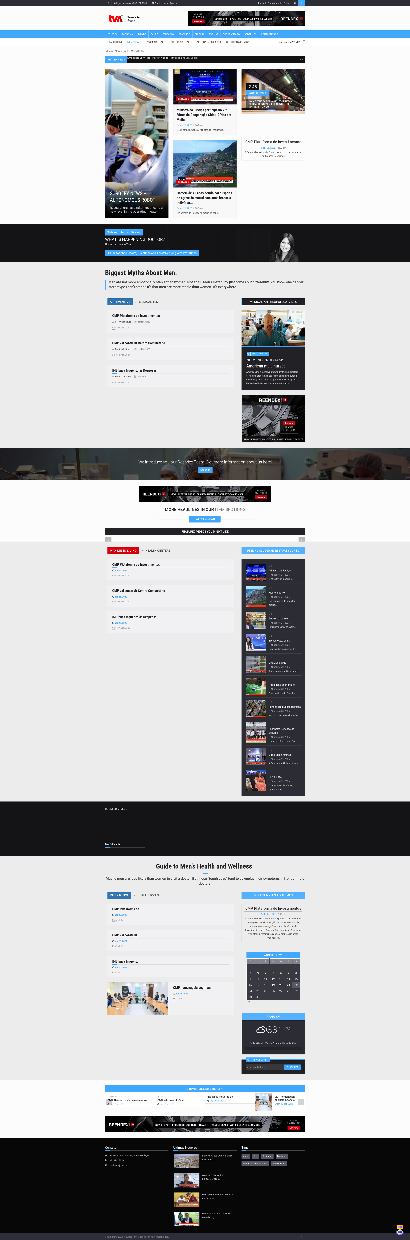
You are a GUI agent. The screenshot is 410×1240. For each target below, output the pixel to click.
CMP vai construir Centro (171, 1100)
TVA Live (213, 34)
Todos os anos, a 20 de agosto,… (285, 671)
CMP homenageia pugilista (192, 988)
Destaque (267, 1156)
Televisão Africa (113, 51)
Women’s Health (156, 42)
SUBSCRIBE (292, 1067)
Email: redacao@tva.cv (165, 3)
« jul (248, 1001)
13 (281, 979)
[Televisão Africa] (129, 18)
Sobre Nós (250, 34)
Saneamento (279, 1163)
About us (205, 469)
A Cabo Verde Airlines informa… (284, 763)
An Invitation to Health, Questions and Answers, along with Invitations (152, 253)
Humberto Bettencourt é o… (282, 741)
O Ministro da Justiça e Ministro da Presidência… (201, 130)
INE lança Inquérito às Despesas (134, 370)
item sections (230, 509)
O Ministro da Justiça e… (281, 579)
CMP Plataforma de (125, 909)
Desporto (184, 34)
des (255, 1156)
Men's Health (259, 354)
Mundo (142, 34)
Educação (168, 34)
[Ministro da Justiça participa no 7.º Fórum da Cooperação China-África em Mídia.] (205, 86)
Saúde (154, 34)
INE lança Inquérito (125, 961)
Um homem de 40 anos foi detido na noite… (198, 213)
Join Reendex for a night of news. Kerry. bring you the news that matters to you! (270, 104)
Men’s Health (135, 42)
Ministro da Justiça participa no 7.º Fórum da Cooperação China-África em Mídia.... (204, 115)
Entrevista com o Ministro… (282, 627)
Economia (128, 34)
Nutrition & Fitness (237, 42)
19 (273, 985)
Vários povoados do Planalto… (284, 715)
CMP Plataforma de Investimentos (273, 142)
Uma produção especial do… (283, 649)
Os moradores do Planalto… (282, 693)
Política (112, 34)
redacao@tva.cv (119, 1165)
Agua (160, 1096)
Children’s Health (181, 42)
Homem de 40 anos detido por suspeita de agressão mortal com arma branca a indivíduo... (204, 198)
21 (288, 985)
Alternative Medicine (209, 42)
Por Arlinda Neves (123, 322)
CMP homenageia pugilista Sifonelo (285, 1098)
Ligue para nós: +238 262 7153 (131, 3)
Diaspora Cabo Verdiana (255, 1163)
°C (288, 1028)
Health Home (115, 42)
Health (126, 51)
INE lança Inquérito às (220, 1096)
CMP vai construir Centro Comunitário (138, 343)
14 (288, 979)
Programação (231, 34)
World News (257, 93)
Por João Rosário (123, 376)
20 (281, 985)
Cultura (199, 34)
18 (265, 985)
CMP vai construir (124, 935)
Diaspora (112, 1096)
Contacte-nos (269, 34)
